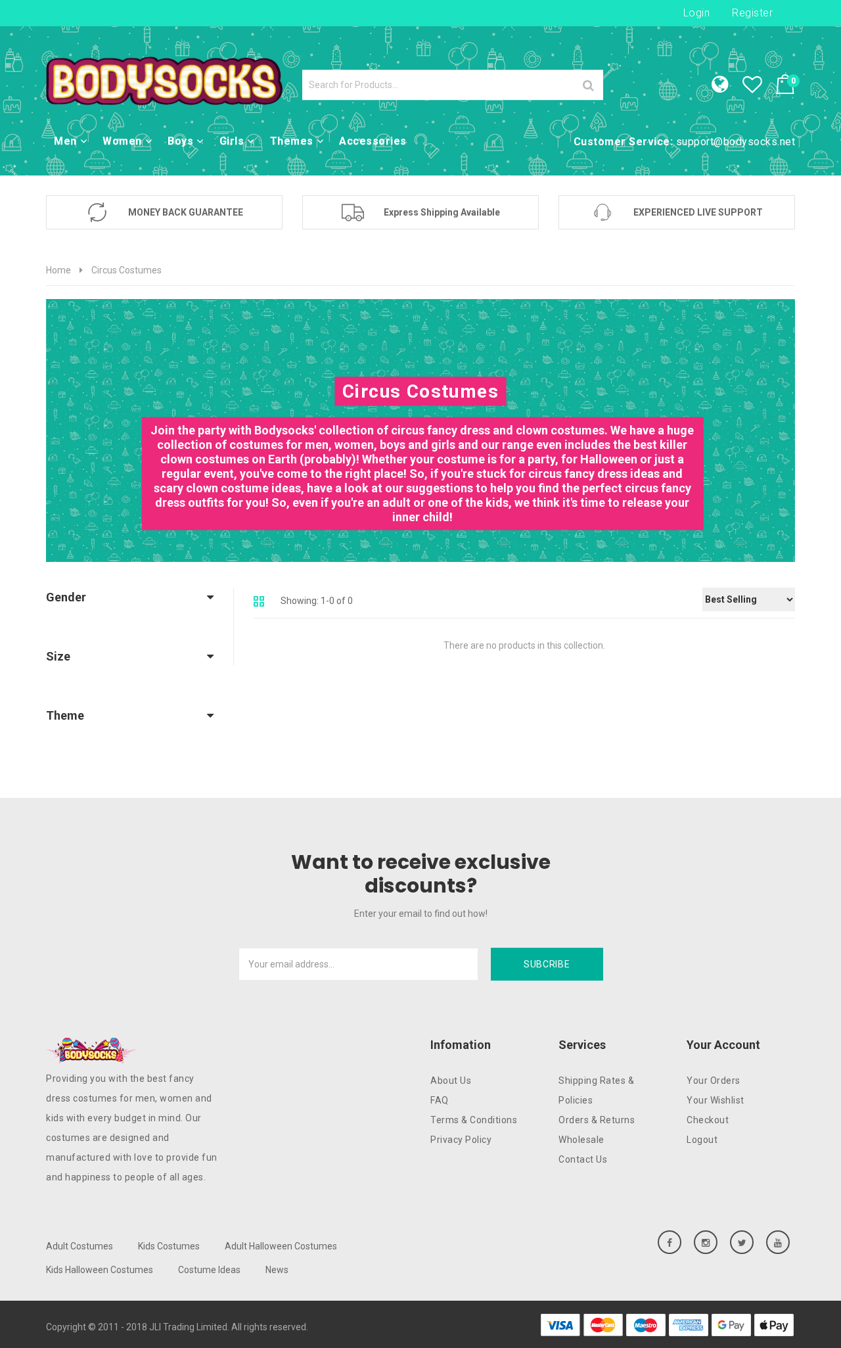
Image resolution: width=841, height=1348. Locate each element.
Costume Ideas (209, 1270)
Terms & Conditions (473, 1120)
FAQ (439, 1100)
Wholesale (581, 1139)
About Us (450, 1080)
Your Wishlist (715, 1100)
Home (58, 270)
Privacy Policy (460, 1139)
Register (752, 13)
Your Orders (713, 1080)
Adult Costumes (79, 1246)
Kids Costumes (169, 1246)
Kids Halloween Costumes (99, 1270)
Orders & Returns (596, 1120)
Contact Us (582, 1159)
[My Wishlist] (758, 88)
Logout (702, 1139)
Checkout (708, 1120)
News (276, 1270)
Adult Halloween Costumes (281, 1246)
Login (696, 13)
